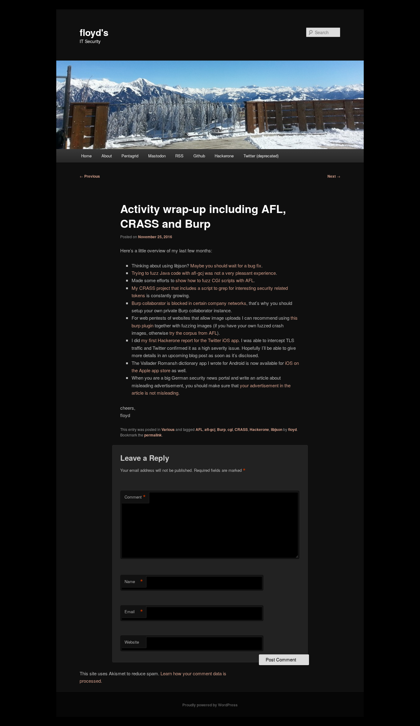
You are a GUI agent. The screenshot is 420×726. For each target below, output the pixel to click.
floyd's (94, 32)
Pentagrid (129, 156)
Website (132, 642)
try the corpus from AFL (193, 332)
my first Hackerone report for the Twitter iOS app (190, 340)
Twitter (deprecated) (261, 156)
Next (333, 176)
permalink (153, 435)
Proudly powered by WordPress (210, 705)
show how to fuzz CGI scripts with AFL (215, 280)
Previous (90, 176)
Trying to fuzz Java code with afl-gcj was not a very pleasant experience (204, 273)
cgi (230, 429)
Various (168, 429)
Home (86, 156)
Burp (221, 429)
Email (134, 612)
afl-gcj (209, 429)
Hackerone (224, 156)
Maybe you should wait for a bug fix (225, 265)
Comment (135, 497)
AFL (199, 429)
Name (134, 581)
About (106, 156)
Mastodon (157, 156)
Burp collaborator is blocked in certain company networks (189, 303)
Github (199, 156)
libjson (276, 429)
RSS (179, 156)
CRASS (241, 429)
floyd (292, 429)
